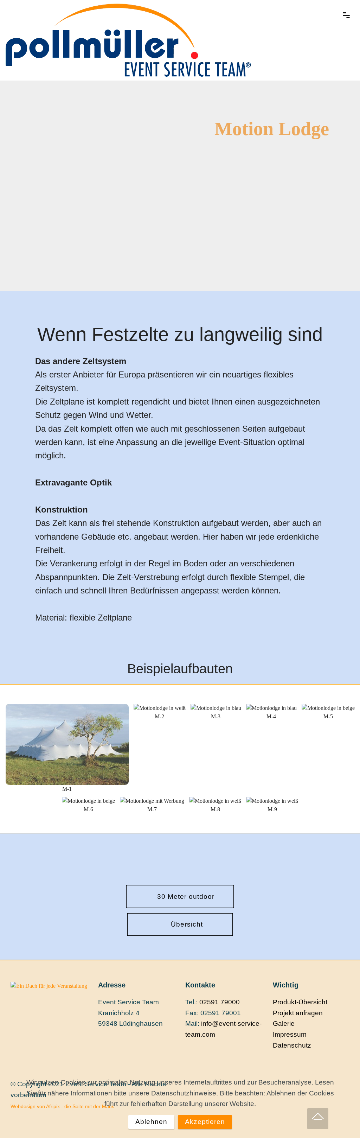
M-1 (67, 789)
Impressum (290, 1034)
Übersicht (186, 924)
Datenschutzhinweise (183, 1093)
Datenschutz (292, 1045)
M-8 (215, 809)
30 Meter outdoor (186, 896)
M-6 (88, 809)
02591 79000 (219, 1002)
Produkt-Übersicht (300, 1002)
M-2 (159, 716)
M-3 (215, 716)
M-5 (328, 716)
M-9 (272, 809)
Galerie (284, 1023)
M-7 (152, 809)
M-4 (271, 716)
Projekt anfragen (298, 1013)
